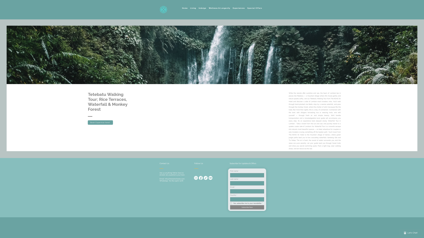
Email (232, 187)
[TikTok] (206, 178)
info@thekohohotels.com (175, 179)
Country (233, 195)
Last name (234, 179)
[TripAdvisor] (210, 178)
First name (234, 171)
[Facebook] (201, 178)
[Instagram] (196, 178)
